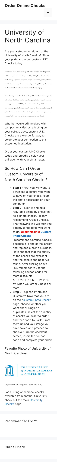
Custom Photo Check (36, 300)
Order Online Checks (25, 5)
